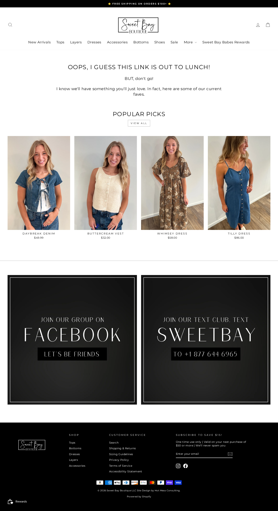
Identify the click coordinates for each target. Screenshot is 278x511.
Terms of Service (120, 465)
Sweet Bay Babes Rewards (226, 42)
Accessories (117, 42)
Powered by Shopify (139, 496)
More (189, 42)
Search (114, 442)
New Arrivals (39, 42)
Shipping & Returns (122, 448)
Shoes (159, 42)
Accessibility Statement (125, 471)
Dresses (94, 42)
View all (139, 123)
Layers (76, 42)
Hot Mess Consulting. (167, 490)
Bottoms (141, 42)
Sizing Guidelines (121, 454)
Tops (60, 42)
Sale (174, 42)
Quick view (38, 225)
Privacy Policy (119, 459)
